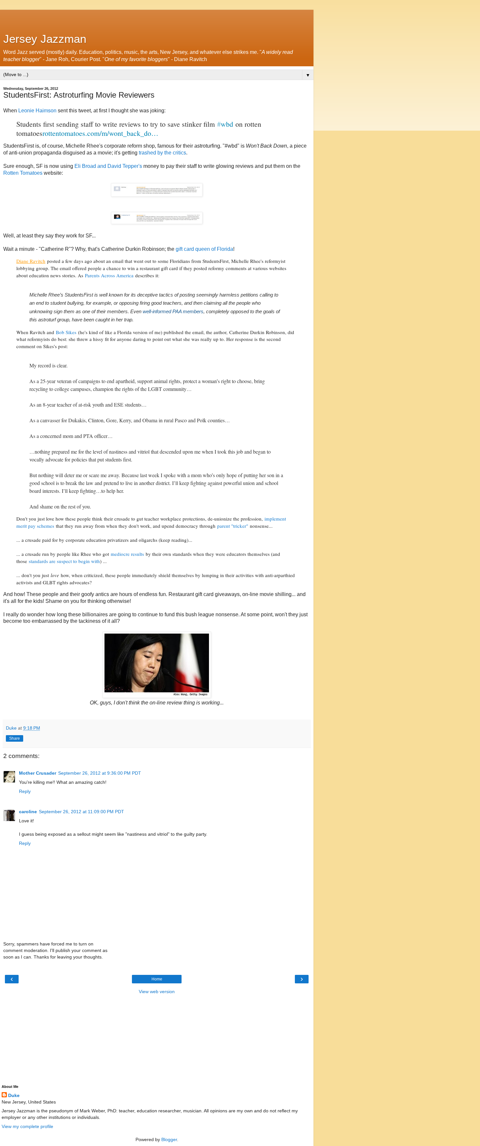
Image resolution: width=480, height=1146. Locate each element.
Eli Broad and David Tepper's (108, 166)
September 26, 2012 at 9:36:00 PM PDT (99, 773)
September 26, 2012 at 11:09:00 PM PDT (81, 811)
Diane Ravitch (30, 261)
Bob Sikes (66, 332)
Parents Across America (109, 275)
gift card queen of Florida (204, 249)
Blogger (169, 1139)
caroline (28, 811)
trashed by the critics (162, 152)
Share (14, 738)
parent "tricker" (232, 526)
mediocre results (127, 554)
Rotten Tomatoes (22, 173)
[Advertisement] (156, 18)
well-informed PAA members (173, 311)
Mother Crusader (37, 773)
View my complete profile (27, 1126)
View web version (157, 991)
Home (157, 979)
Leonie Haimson (37, 110)
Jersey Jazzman (44, 39)
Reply (25, 791)
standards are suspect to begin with (64, 561)
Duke (14, 1095)
